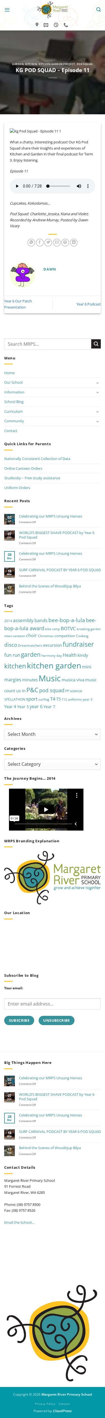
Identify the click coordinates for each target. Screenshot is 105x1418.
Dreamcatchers (30, 645)
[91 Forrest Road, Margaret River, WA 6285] (38, 25)
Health (70, 655)
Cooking (82, 636)
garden (31, 654)
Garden (18, 64)
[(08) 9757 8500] (66, 25)
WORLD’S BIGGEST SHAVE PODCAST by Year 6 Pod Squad (56, 534)
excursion (52, 645)
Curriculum (13, 411)
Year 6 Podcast (88, 304)
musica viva (73, 679)
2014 (8, 621)
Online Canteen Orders (23, 468)
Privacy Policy (45, 1404)
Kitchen (31, 64)
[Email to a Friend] (57, 242)
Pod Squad (85, 64)
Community (14, 420)
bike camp (52, 629)
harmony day (51, 655)
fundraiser (78, 644)
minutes (30, 679)
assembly (23, 620)
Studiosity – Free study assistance (32, 477)
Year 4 (10, 706)
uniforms (75, 699)
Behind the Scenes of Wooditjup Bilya (50, 586)
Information (14, 392)
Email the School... (19, 1222)
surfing (43, 699)
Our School (13, 382)
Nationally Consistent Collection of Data (37, 458)
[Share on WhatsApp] (31, 242)
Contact (10, 430)
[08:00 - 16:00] (57, 25)
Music (50, 678)
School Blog (14, 401)
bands (41, 620)
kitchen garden (54, 665)
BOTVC (68, 628)
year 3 (87, 699)
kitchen (15, 666)
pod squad (51, 690)
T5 (58, 699)
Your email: (13, 988)
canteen (19, 636)
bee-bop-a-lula (66, 619)
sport (32, 699)
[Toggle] (97, 383)
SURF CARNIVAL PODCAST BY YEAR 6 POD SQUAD (60, 570)
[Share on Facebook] (40, 242)
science (76, 690)
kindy (83, 655)
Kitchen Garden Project (57, 64)
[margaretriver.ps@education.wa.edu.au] (47, 25)
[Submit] (96, 343)
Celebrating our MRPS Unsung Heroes (50, 516)
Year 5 (23, 706)
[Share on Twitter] (48, 242)
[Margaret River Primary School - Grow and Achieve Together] (52, 10)
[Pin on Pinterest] (65, 242)
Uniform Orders (17, 487)
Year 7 (49, 706)
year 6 (36, 706)
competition (65, 635)
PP (67, 691)
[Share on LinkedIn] (74, 242)
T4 (52, 699)
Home (9, 372)
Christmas (46, 636)
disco (10, 644)
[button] (7, 10)
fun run (12, 655)
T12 (64, 699)
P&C (32, 690)
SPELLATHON (14, 699)
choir (31, 635)
